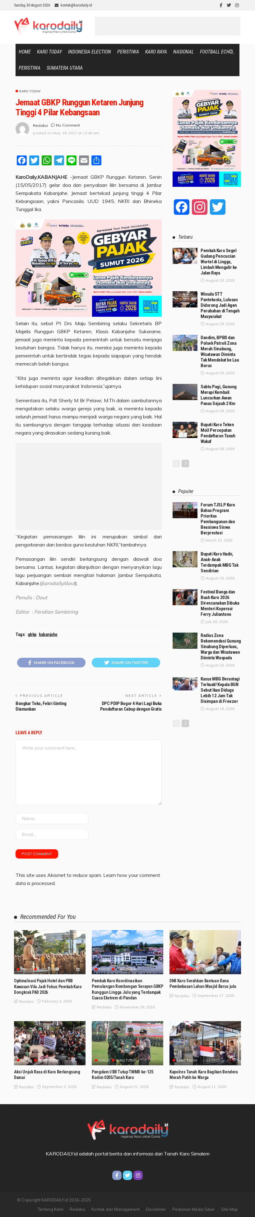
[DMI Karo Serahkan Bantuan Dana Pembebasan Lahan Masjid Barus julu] (205, 952)
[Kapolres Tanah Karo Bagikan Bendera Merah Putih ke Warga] (205, 1043)
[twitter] (229, 5)
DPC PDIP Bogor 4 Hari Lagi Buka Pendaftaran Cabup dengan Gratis (131, 706)
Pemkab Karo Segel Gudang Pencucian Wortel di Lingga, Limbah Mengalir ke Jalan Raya (219, 262)
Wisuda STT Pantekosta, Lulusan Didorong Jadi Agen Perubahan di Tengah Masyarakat (220, 305)
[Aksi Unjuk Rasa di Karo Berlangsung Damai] (50, 1043)
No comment (68, 125)
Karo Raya (156, 52)
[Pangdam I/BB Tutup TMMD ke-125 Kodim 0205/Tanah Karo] (127, 1043)
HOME (25, 52)
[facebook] (221, 5)
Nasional (183, 52)
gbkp (32, 634)
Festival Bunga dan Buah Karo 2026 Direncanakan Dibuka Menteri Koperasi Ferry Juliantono (220, 603)
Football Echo (216, 52)
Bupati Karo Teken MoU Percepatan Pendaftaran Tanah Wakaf (218, 433)
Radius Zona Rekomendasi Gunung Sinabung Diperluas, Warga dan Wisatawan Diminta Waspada (221, 647)
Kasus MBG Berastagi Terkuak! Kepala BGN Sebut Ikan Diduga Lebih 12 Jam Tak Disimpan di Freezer (220, 690)
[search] (231, 52)
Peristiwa (128, 52)
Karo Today (49, 52)
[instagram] (237, 5)
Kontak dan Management (115, 1209)
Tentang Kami (50, 1209)
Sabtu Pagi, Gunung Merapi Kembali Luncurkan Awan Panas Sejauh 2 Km (219, 395)
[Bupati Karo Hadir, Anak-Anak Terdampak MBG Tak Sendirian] (185, 559)
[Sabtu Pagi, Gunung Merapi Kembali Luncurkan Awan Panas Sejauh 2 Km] (185, 392)
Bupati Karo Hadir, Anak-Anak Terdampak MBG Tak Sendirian (219, 562)
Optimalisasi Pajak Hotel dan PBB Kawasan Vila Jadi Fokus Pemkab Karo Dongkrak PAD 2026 (48, 986)
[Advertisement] (167, 26)
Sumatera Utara (65, 68)
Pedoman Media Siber (193, 1209)
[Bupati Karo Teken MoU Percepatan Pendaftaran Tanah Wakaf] (185, 430)
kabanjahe (48, 634)
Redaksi (77, 1209)
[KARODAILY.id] (127, 1129)
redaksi (40, 125)
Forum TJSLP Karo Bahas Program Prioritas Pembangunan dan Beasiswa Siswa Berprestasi (218, 519)
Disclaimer (156, 1209)
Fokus (26, 969)
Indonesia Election (89, 52)
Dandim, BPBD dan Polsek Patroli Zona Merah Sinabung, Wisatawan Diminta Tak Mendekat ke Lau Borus (220, 351)
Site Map (229, 1209)
